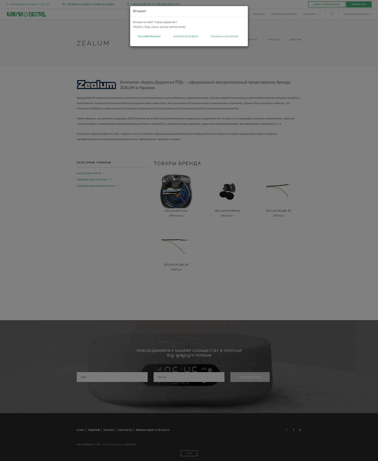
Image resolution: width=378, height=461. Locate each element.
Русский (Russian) (149, 36)
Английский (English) (185, 36)
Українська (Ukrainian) (224, 36)
